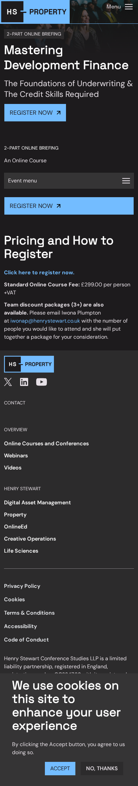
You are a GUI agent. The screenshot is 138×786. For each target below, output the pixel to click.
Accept (60, 768)
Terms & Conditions (29, 612)
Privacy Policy (22, 586)
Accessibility (20, 626)
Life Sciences (21, 550)
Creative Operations (30, 538)
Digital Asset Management (37, 502)
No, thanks (102, 768)
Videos (12, 467)
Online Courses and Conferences (46, 443)
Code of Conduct (26, 639)
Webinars (16, 455)
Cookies (14, 599)
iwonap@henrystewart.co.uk (45, 320)
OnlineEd (15, 526)
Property (15, 514)
